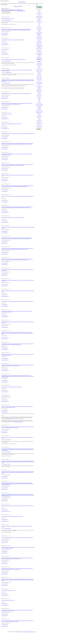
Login (35, 631)
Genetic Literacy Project (39, 28)
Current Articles (16, 6)
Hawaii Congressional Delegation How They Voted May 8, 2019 (12, 9)
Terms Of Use (24, 631)
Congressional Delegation (21, 10)
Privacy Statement (30, 631)
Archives (20, 6)
